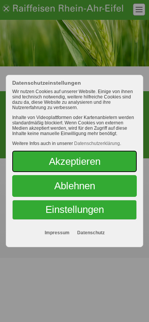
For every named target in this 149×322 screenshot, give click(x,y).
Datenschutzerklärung (97, 143)
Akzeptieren (74, 161)
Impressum (57, 232)
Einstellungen (74, 209)
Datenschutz (91, 232)
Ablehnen (74, 185)
